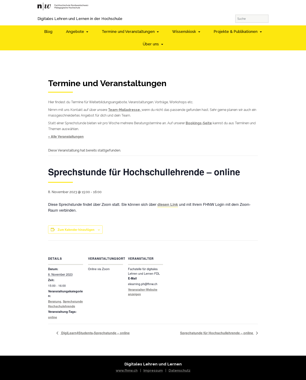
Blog (48, 31)
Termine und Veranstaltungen (129, 31)
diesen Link (167, 204)
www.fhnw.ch (127, 371)
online (52, 317)
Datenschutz (179, 371)
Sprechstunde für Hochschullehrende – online (217, 332)
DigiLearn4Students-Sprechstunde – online (95, 332)
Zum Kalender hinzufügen (76, 229)
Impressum (153, 371)
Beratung (54, 301)
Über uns (151, 44)
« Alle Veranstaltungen (66, 136)
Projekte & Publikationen (236, 31)
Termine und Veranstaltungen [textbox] (107, 83)
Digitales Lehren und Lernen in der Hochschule (43, 18)
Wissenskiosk (184, 31)
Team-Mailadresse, (125, 110)
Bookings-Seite (199, 123)
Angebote (75, 31)
